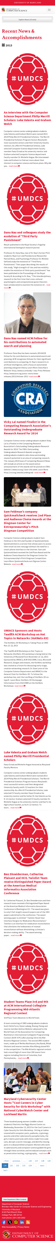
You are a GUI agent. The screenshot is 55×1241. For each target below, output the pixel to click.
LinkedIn (22, 1222)
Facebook (4, 1222)
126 (30, 1161)
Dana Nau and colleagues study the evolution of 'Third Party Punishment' (27, 236)
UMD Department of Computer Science (22, 10)
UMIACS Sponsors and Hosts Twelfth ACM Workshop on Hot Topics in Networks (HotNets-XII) (26, 634)
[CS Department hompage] (27, 1233)
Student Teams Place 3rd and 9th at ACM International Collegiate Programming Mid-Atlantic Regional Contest (26, 1007)
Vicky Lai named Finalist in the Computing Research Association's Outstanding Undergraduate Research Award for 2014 (27, 427)
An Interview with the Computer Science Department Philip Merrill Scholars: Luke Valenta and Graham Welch (27, 118)
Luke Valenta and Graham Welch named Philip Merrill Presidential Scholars (26, 756)
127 (36, 1161)
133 (23, 1165)
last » (5, 1170)
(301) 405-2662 (19, 1217)
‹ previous (16, 1161)
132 (17, 1165)
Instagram (16, 1222)
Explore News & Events (27, 19)
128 (42, 1161)
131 (11, 1165)
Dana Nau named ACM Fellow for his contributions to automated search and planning (25, 342)
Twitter (10, 1222)
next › (42, 1165)
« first (6, 1161)
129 (49, 1161)
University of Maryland (27, 3)
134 (30, 1165)
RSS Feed (28, 1222)
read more (13, 166)
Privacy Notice (23, 1226)
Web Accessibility (9, 1226)
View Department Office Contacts (14, 1199)
